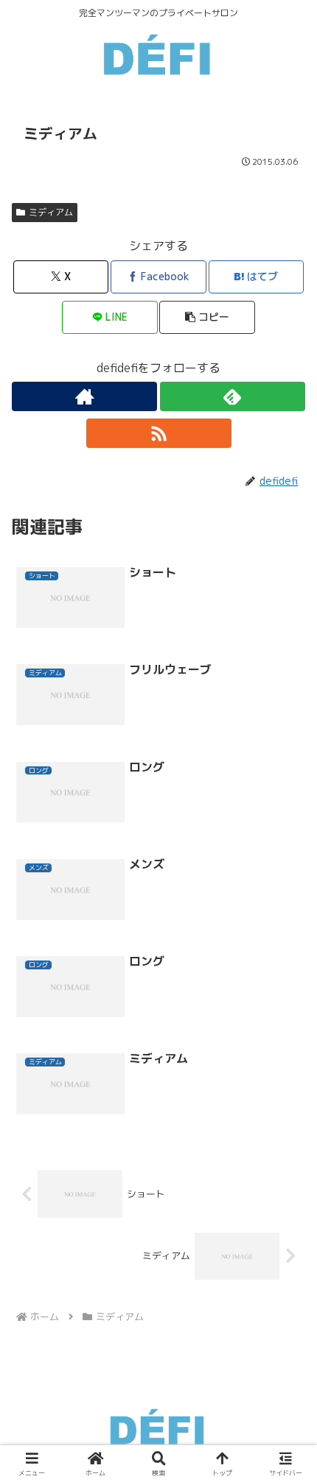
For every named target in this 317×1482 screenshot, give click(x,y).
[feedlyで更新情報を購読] (232, 396)
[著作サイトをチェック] (84, 396)
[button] (206, 317)
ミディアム (51, 212)
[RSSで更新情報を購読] (158, 433)
